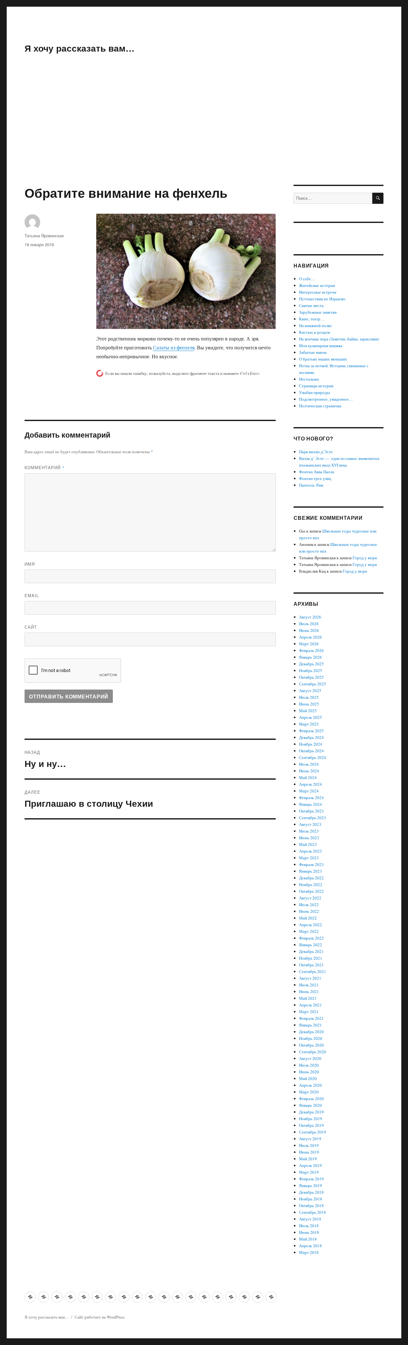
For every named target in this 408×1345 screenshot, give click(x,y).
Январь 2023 (310, 871)
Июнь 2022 (309, 911)
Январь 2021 (310, 1025)
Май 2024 (308, 777)
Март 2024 (309, 791)
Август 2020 (310, 1058)
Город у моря (365, 558)
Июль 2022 (309, 904)
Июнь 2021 (309, 991)
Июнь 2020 (309, 1072)
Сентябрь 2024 (312, 757)
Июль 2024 (309, 764)
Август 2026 (310, 617)
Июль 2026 (309, 623)
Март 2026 (309, 644)
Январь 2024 (310, 804)
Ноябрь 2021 (310, 958)
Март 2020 (309, 1092)
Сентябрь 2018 (312, 1212)
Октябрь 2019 (311, 1125)
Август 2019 (310, 1138)
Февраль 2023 (311, 864)
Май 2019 (308, 1159)
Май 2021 (308, 998)
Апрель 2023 (310, 851)
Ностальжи (309, 379)
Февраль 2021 (311, 1018)
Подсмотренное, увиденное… (326, 399)
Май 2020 (308, 1078)
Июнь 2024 (309, 771)
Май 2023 (308, 844)
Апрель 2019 (310, 1165)
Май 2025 (308, 710)
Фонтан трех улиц (315, 478)
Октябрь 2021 (311, 965)
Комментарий (45, 467)
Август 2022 (310, 898)
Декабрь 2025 (311, 664)
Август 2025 (310, 690)
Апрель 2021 (310, 1005)
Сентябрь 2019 (312, 1132)
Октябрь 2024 (311, 751)
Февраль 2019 (311, 1179)
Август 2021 (310, 978)
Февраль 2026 (311, 650)
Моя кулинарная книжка (320, 345)
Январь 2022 (310, 945)
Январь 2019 (310, 1185)
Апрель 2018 (310, 1245)
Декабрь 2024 (311, 737)
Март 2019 (309, 1172)
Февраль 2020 (311, 1098)
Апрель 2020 (310, 1085)
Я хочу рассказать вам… (80, 47)
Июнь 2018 (309, 1232)
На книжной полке (315, 325)
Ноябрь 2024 (310, 744)
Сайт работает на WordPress (100, 1317)
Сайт (31, 627)
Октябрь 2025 (311, 677)
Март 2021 (309, 1011)
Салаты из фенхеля (173, 347)
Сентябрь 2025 (312, 684)
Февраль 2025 (311, 730)
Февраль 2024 (311, 797)
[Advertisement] (204, 137)
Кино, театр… (311, 319)
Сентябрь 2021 (312, 971)
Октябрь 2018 (311, 1205)
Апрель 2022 (310, 924)
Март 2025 (309, 724)
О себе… (307, 279)
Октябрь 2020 (311, 1045)
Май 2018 (308, 1239)
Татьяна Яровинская (44, 236)
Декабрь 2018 (311, 1192)
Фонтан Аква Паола (316, 472)
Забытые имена (313, 352)
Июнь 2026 (309, 630)
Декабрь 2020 (311, 1031)
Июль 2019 (309, 1145)
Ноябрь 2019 (310, 1118)
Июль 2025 (309, 697)
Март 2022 (309, 931)
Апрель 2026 (310, 637)
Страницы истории (316, 386)
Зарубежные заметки (318, 312)
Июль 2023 (309, 831)
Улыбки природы (314, 392)
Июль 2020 (309, 1065)
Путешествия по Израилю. (322, 299)
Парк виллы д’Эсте (316, 451)
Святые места (311, 305)
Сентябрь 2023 (312, 817)
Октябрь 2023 (311, 811)
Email (32, 595)
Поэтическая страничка (320, 406)
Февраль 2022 (311, 938)
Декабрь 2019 (311, 1112)
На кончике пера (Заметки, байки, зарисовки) (339, 339)
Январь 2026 (310, 657)
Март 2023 (309, 858)
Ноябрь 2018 (310, 1199)
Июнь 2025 (309, 704)
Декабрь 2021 (311, 951)
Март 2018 (309, 1252)
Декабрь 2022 (311, 878)
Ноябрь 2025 (310, 670)
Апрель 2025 (310, 717)
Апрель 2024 (310, 784)
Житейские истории (317, 285)
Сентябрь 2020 (312, 1052)
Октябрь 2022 (311, 891)
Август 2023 (310, 824)
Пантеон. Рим (311, 485)
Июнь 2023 (309, 838)
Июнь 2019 (309, 1152)
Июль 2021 (309, 985)
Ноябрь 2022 (310, 884)
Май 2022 (308, 918)
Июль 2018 (309, 1225)
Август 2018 (310, 1219)
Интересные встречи (317, 292)
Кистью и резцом (314, 332)
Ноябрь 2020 (310, 1038)
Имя (30, 564)
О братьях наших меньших (323, 359)
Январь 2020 (310, 1105)
